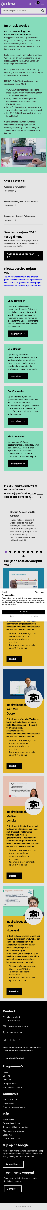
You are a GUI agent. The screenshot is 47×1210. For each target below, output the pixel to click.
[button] (6, 592)
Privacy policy (40, 592)
